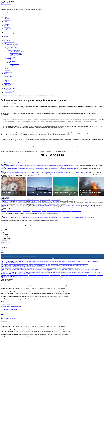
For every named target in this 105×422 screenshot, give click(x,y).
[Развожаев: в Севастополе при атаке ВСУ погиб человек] (16, 202)
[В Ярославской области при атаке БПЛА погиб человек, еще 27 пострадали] (21, 277)
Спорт (5, 32)
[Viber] (54, 155)
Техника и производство (13, 50)
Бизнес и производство (16, 54)
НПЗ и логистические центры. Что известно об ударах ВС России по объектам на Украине (74, 269)
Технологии (7, 27)
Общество (6, 24)
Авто (5, 22)
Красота (12, 65)
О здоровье (10, 48)
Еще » (2, 252)
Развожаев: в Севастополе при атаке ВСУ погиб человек (47, 202)
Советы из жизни (14, 64)
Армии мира (7, 89)
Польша (4, 232)
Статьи (5, 43)
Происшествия (7, 28)
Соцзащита (7, 83)
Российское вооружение (10, 88)
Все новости (7, 37)
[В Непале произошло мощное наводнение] (12, 266)
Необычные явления (12, 44)
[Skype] (62, 155)
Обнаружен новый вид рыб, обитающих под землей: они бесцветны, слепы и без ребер (71, 217)
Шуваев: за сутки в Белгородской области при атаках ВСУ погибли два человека (66, 205)
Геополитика (7, 40)
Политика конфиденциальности (9, 309)
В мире (5, 17)
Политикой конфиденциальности (29, 256)
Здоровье (6, 25)
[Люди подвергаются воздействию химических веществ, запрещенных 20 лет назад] (23, 264)
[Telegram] (50, 155)
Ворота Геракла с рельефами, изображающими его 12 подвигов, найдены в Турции (68, 172)
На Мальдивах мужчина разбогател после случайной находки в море (65, 193)
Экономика (7, 20)
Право (5, 81)
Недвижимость (8, 72)
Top (2, 317)
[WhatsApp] (58, 155)
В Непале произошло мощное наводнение (35, 266)
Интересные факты (12, 46)
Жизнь (8, 62)
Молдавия (5, 231)
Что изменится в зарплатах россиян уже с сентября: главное (12, 193)
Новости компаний (9, 33)
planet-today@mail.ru (9, 318)
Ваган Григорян (5, 163)
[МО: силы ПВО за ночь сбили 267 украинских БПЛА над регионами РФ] (20, 268)
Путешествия (7, 84)
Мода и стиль (13, 66)
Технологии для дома (15, 53)
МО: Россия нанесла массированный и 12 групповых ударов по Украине (90, 192)
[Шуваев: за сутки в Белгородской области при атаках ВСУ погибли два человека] (23, 205)
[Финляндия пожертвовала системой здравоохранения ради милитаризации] (21, 211)
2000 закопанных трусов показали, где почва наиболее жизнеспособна (57, 168)
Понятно (52, 258)
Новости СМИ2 (5, 197)
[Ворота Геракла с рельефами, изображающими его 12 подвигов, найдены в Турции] (23, 172)
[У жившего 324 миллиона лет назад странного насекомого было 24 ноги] (20, 165)
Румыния (5, 234)
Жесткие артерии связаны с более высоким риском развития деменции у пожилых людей (72, 270)
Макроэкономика (8, 76)
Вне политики (7, 85)
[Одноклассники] (46, 155)
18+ (13, 2)
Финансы (6, 74)
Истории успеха (11, 58)
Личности (12, 61)
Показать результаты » (6, 242)
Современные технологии (17, 51)
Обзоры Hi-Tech (14, 55)
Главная (6, 36)
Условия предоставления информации (11, 306)
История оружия (8, 92)
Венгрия (4, 229)
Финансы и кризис (9, 42)
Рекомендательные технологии (9, 312)
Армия (5, 29)
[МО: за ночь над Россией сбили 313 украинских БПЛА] (16, 200)
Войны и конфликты (9, 91)
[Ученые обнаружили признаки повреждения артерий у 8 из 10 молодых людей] (22, 265)
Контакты (3, 314)
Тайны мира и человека (13, 47)
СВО (5, 39)
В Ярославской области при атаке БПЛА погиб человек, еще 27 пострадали (62, 277)
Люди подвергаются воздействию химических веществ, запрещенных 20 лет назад (67, 264)
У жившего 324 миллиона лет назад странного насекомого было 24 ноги (59, 165)
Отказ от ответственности (7, 304)
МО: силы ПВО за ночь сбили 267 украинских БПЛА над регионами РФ (60, 268)
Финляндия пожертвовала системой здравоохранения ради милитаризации (61, 211)
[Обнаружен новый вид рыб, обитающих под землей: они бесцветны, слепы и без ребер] (24, 217)
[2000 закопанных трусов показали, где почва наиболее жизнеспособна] (20, 168)
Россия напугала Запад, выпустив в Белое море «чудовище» (39, 193)
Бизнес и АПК (7, 73)
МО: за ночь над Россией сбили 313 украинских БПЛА (45, 200)
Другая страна (6, 238)
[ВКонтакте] (42, 155)
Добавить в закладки (6, 2)
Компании (12, 59)
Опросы (6, 68)
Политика (6, 18)
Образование (7, 78)
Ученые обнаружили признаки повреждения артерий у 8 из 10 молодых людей (64, 265)
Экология (6, 80)
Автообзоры (13, 57)
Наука (5, 21)
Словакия (5, 236)
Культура (6, 31)
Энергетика (7, 70)
